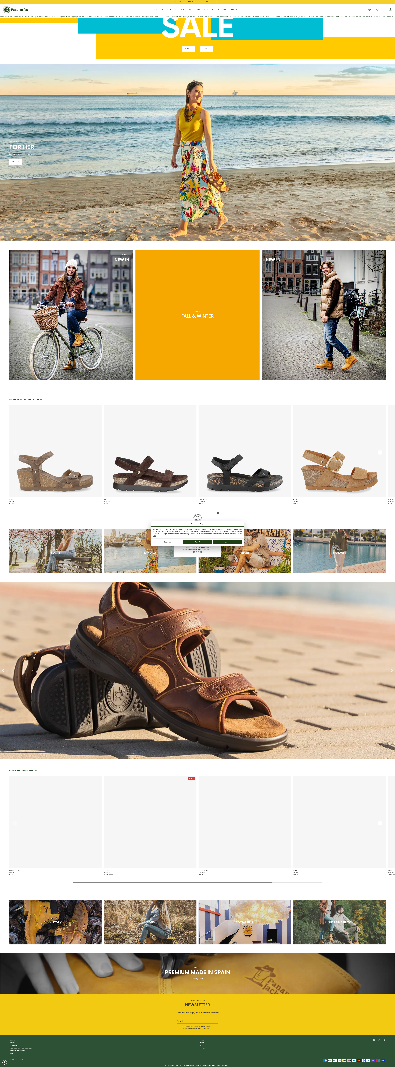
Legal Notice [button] (169, 1065)
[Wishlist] (377, 9)
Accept (227, 542)
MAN (169, 9)
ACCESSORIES (194, 9)
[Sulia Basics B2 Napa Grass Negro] (245, 451)
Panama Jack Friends (17, 1051)
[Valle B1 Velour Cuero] (339, 451)
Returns (12, 1043)
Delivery (13, 1040)
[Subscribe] (216, 1021)
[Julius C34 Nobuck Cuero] (339, 822)
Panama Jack (19, 1060)
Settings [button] (225, 1065)
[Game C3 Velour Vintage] (150, 822)
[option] (197, 152)
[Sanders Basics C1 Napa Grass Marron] (55, 822)
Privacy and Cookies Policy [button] (185, 1065)
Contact (202, 1040)
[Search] (386, 9)
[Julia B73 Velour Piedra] (55, 451)
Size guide (13, 1045)
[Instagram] (197, 552)
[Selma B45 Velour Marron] (150, 451)
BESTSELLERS (180, 9)
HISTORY (215, 9)
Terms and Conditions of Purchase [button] (208, 1065)
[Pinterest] (201, 552)
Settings (167, 542)
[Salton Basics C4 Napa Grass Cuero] (245, 822)
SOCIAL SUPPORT (230, 9)
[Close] (218, 513)
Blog (11, 1053)
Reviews (202, 1048)
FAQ (201, 1045)
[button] (15, 452)
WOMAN (159, 9)
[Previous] (3, 153)
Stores (202, 1043)
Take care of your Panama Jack (21, 1048)
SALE (206, 9)
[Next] (392, 153)
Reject (197, 542)
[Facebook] (194, 552)
